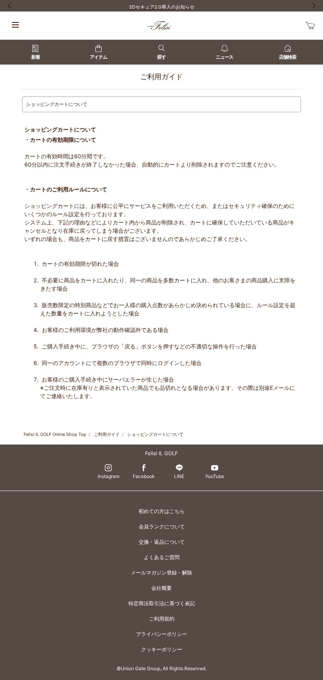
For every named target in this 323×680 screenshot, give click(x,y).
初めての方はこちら (162, 511)
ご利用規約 (161, 618)
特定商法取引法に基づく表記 (161, 603)
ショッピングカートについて (155, 434)
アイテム (98, 57)
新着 (35, 57)
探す (161, 57)
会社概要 (161, 588)
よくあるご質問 (162, 557)
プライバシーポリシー (161, 634)
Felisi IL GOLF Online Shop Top (55, 434)
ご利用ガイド (107, 434)
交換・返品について (162, 542)
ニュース (224, 57)
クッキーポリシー (161, 649)
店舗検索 (287, 57)
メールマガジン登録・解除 (161, 572)
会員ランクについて (162, 526)
